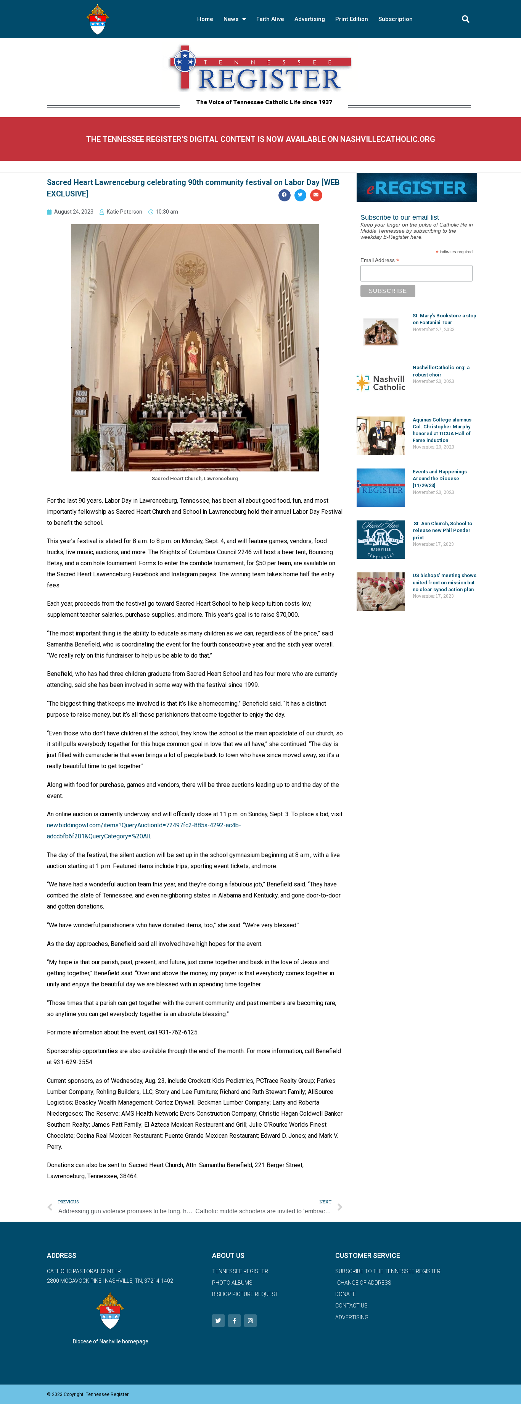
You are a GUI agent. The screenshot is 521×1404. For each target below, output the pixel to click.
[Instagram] (250, 1320)
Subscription (395, 19)
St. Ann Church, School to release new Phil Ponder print (442, 530)
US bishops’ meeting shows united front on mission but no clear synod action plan (444, 582)
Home (205, 19)
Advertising (309, 19)
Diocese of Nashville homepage (110, 1341)
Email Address (379, 260)
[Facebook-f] (234, 1320)
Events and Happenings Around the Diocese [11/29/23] (440, 478)
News (231, 19)
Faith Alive (270, 19)
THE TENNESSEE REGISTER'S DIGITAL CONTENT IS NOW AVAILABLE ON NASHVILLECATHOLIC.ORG (260, 139)
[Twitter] (218, 1320)
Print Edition (351, 19)
